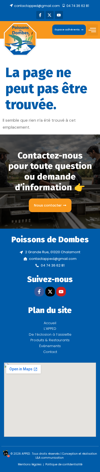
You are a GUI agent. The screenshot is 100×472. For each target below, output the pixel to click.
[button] (92, 29)
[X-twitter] (50, 15)
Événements (50, 345)
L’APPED (50, 328)
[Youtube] (59, 15)
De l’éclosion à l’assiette (50, 334)
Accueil (50, 323)
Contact (50, 351)
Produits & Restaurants (50, 340)
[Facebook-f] (40, 15)
